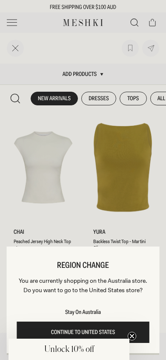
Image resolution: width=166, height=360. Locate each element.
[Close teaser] (132, 336)
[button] (69, 349)
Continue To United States (83, 332)
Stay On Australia (83, 312)
